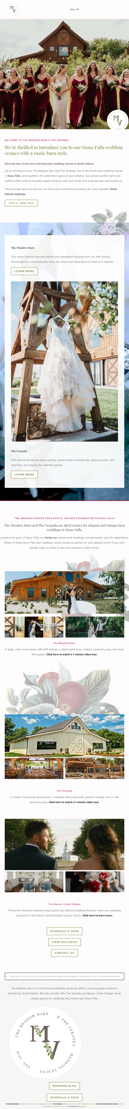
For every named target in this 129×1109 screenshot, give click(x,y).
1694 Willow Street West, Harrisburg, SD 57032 (79, 1104)
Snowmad (83, 1106)
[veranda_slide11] (64, 715)
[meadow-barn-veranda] (12, 2)
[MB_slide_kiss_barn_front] (64, 572)
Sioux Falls (14, 175)
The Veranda (19, 451)
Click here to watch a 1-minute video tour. (72, 654)
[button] (7, 627)
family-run (51, 537)
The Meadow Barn (22, 248)
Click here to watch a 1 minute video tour (74, 802)
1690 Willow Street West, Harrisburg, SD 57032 (35, 1104)
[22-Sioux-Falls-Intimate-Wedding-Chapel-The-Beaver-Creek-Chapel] (64, 820)
